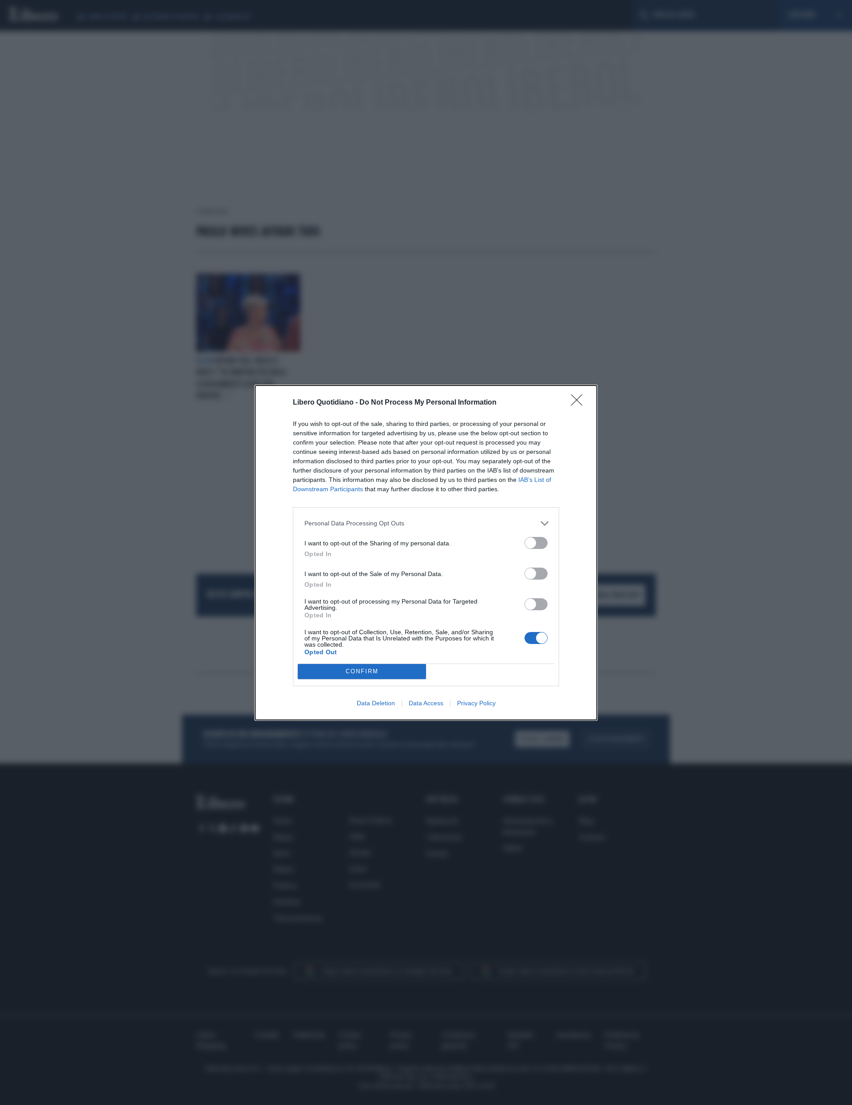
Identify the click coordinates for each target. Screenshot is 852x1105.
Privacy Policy (476, 703)
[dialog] (426, 553)
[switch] (536, 543)
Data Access (426, 703)
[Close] (579, 402)
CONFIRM (362, 671)
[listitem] (426, 523)
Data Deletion (376, 703)
